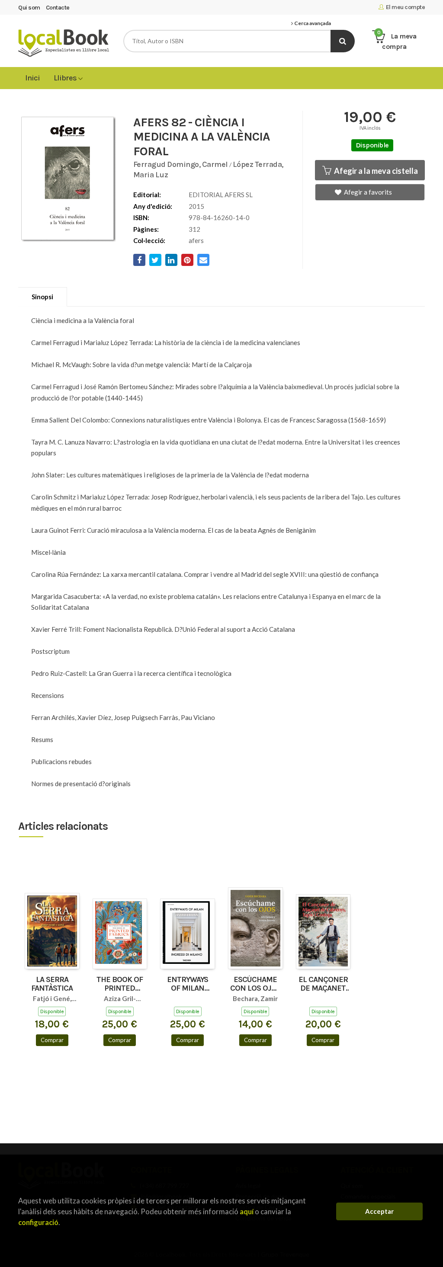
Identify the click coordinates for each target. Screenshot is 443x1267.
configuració (38, 1222)
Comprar (52, 1040)
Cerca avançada (312, 23)
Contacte (58, 7)
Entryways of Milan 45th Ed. (187, 984)
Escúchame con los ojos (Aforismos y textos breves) (255, 984)
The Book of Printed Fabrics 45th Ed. (119, 984)
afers (196, 240)
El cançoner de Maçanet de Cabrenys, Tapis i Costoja (323, 984)
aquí (247, 1211)
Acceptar (379, 1211)
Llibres (66, 78)
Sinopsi (42, 297)
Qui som (29, 7)
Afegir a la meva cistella (375, 171)
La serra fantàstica (52, 984)
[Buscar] (343, 41)
